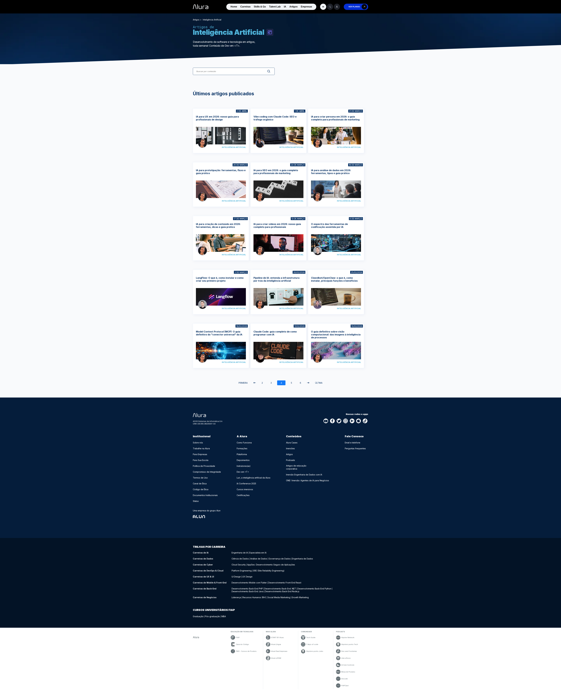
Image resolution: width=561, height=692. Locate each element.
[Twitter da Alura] (339, 421)
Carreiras (245, 6)
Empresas (306, 6)
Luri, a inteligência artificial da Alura (253, 477)
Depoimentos (243, 460)
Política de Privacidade (204, 466)
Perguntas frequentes (355, 448)
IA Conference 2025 (246, 483)
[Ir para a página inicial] (200, 6)
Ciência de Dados (240, 558)
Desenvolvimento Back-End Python (314, 588)
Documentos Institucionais (205, 495)
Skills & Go (260, 6)
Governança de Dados (280, 558)
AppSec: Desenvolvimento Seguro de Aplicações (271, 564)
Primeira (243, 383)
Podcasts (290, 460)
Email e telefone (352, 442)
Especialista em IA (257, 552)
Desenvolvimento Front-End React (284, 582)
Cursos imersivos (245, 489)
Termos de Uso (200, 477)
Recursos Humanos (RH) (254, 597)
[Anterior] (254, 382)
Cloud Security (239, 564)
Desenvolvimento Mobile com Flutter (249, 582)
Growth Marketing (300, 597)
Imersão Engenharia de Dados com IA (304, 474)
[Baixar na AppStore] (359, 421)
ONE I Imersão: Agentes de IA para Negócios (307, 480)
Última (318, 383)
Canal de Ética (200, 483)
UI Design (236, 576)
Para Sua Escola (200, 460)
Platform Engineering (242, 570)
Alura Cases (291, 442)
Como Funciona (244, 442)
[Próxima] (308, 382)
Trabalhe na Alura (201, 448)
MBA (223, 616)
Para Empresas (200, 454)
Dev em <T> (243, 472)
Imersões (290, 448)
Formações (242, 448)
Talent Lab (275, 6)
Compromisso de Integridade (207, 472)
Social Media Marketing (278, 597)
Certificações (243, 495)
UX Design (247, 576)
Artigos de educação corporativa (296, 467)
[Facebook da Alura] (332, 421)
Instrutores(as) (244, 466)
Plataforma (242, 454)
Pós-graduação (212, 616)
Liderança (236, 597)
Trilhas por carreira (209, 546)
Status (196, 501)
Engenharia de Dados (302, 558)
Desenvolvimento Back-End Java (247, 591)
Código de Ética (200, 489)
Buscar (266, 71)
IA (285, 6)
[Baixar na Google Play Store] (352, 421)
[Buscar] (330, 7)
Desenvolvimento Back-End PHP (247, 588)
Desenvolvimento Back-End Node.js (282, 591)
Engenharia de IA (240, 552)
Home (234, 6)
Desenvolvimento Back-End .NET (280, 588)
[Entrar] (337, 7)
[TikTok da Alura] (365, 421)
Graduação (198, 616)
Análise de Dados (258, 558)
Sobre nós (198, 442)
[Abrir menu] (323, 7)
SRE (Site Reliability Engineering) (268, 570)
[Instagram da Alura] (346, 421)
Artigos (293, 6)
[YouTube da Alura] (326, 421)
